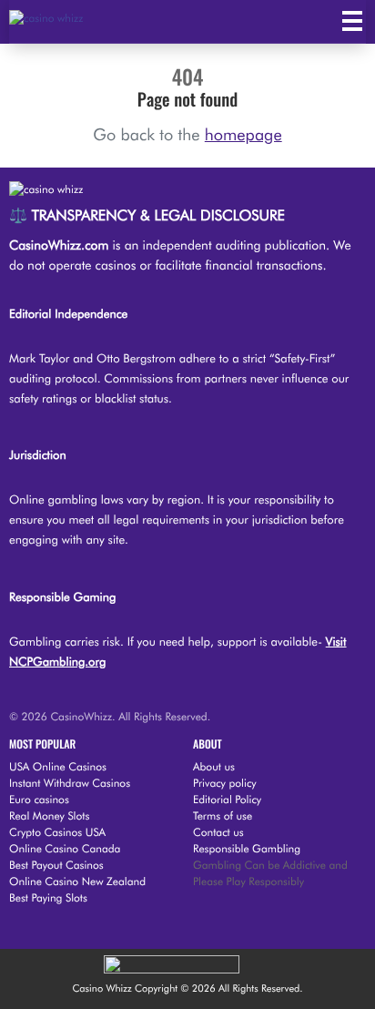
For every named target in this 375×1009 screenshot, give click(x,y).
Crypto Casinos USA (57, 832)
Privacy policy (225, 783)
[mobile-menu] (352, 21)
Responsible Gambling (246, 848)
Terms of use (222, 815)
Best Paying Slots (48, 897)
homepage (243, 135)
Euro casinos (39, 799)
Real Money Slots (49, 815)
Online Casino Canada (64, 848)
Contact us (218, 832)
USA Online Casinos (57, 766)
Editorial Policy (227, 799)
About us (214, 766)
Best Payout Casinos (56, 864)
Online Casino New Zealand (77, 881)
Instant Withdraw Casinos (69, 783)
